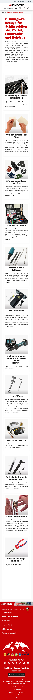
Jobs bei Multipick (17, 695)
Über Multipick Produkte (17, 687)
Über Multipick (17, 689)
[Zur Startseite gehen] (16, 5)
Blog (17, 697)
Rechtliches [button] (6, 621)
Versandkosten (26, 680)
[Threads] (20, 663)
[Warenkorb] (28, 8)
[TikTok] (16, 663)
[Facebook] (9, 663)
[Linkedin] (28, 663)
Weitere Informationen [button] (10, 617)
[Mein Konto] (24, 8)
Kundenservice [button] (7, 613)
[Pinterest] (24, 663)
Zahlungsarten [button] (7, 629)
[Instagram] (5, 663)
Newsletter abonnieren (15, 674)
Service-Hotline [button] (7, 625)
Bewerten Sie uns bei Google (17, 692)
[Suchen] (16, 8)
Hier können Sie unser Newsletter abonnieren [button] (16, 669)
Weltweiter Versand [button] (9, 633)
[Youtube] (13, 663)
